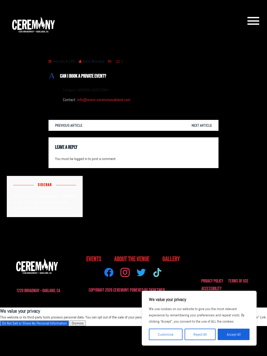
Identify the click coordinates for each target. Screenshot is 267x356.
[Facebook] (109, 272)
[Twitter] (141, 272)
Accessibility (211, 288)
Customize (165, 334)
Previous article (68, 125)
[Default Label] (157, 272)
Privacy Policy (212, 281)
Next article (202, 125)
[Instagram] (125, 272)
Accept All (234, 334)
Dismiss (78, 323)
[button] (133, 76)
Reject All (200, 334)
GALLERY (171, 259)
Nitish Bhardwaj (94, 61)
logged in (80, 158)
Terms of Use (238, 281)
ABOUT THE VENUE (131, 259)
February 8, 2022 (64, 61)
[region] (199, 318)
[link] (251, 20)
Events (93, 259)
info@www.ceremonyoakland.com (103, 99)
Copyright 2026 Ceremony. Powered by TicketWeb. (127, 290)
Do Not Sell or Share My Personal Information (34, 323)
